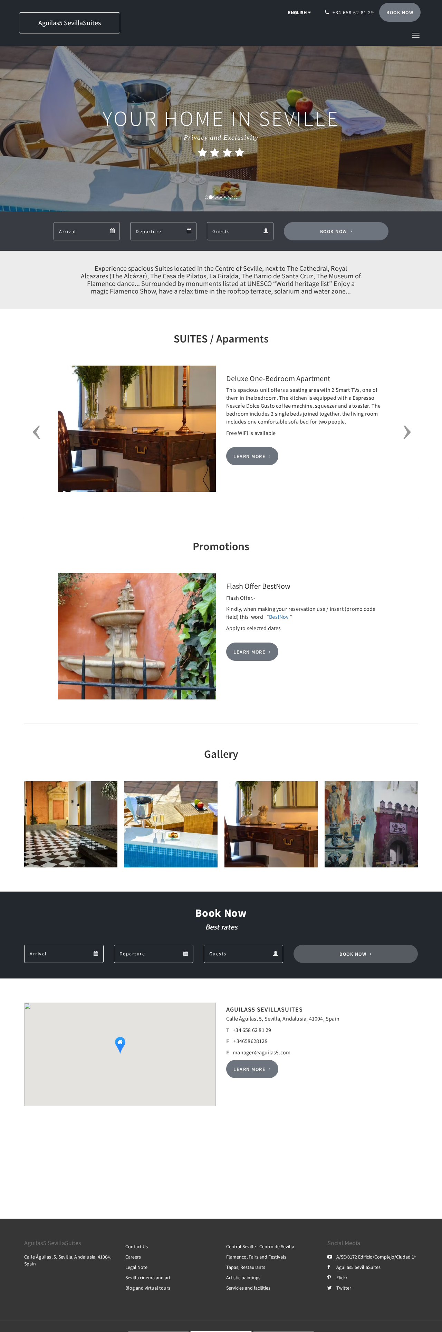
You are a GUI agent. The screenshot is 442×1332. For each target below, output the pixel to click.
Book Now (333, 231)
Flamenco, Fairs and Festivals (256, 1257)
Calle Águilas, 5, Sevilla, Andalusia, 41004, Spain (282, 1018)
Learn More (249, 456)
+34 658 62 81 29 (252, 1029)
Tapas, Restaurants (245, 1267)
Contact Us (136, 1246)
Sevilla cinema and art (148, 1277)
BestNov (278, 616)
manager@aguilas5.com (261, 1052)
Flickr (341, 1277)
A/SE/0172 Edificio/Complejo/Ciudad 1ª (376, 1257)
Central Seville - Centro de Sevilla (260, 1246)
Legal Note (136, 1267)
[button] (416, 34)
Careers (133, 1257)
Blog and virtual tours (147, 1288)
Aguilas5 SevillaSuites (358, 1267)
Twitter (343, 1288)
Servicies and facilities (248, 1288)
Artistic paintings (243, 1277)
